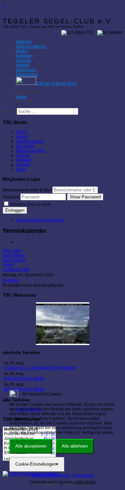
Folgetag (11, 280)
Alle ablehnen (75, 446)
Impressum (84, 475)
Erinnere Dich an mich (30, 204)
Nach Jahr (12, 250)
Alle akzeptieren (30, 446)
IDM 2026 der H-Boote (24, 378)
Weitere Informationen (51, 475)
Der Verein (25, 146)
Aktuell (22, 136)
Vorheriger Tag (16, 269)
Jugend (23, 155)
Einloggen (14, 210)
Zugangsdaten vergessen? (40, 220)
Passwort (11, 197)
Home (21, 132)
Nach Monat (14, 255)
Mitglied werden (30, 150)
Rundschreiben (30, 141)
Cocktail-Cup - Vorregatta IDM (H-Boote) (40, 367)
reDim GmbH (85, 482)
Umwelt (23, 164)
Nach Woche (14, 260)
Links (21, 169)
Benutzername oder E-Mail (27, 190)
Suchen (10, 111)
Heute (8, 264)
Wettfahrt (24, 160)
